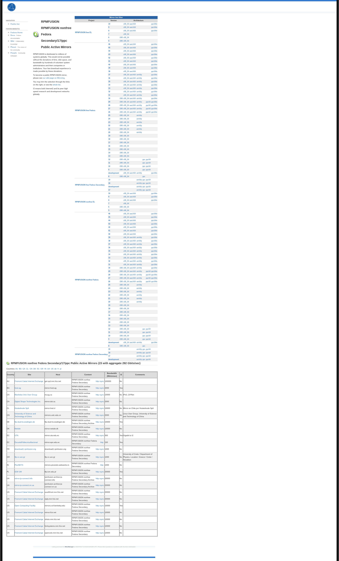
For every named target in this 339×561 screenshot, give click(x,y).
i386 (121, 37)
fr (58, 369)
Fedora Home (16, 32)
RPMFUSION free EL (83, 32)
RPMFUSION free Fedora (85, 110)
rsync (101, 381)
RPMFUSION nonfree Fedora (86, 280)
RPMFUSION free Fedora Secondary (89, 185)
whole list (56, 85)
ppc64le (154, 24)
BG (20, 369)
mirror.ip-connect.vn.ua (24, 485)
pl (60, 369)
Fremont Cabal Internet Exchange (29, 381)
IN (45, 369)
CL (27, 369)
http (97, 381)
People (13, 53)
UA (48, 369)
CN (31, 369)
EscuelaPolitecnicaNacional (26, 442)
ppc (143, 159)
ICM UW (18, 472)
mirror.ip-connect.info (23, 478)
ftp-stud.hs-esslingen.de (25, 422)
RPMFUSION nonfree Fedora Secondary (91, 354)
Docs (12, 35)
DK (34, 369)
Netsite (18, 429)
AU (16, 369)
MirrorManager (69, 546)
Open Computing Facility (25, 506)
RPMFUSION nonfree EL (85, 202)
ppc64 (148, 102)
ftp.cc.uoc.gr (20, 457)
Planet (13, 47)
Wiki (12, 41)
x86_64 (126, 24)
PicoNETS (19, 465)
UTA (16, 435)
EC (38, 369)
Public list (14, 24)
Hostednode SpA (22, 408)
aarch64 (133, 24)
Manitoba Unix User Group (26, 395)
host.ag (18, 388)
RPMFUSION (14, 7)
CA (24, 369)
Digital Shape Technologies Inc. (28, 401)
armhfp (139, 75)
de (55, 369)
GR (42, 369)
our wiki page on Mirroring (54, 78)
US (52, 369)
